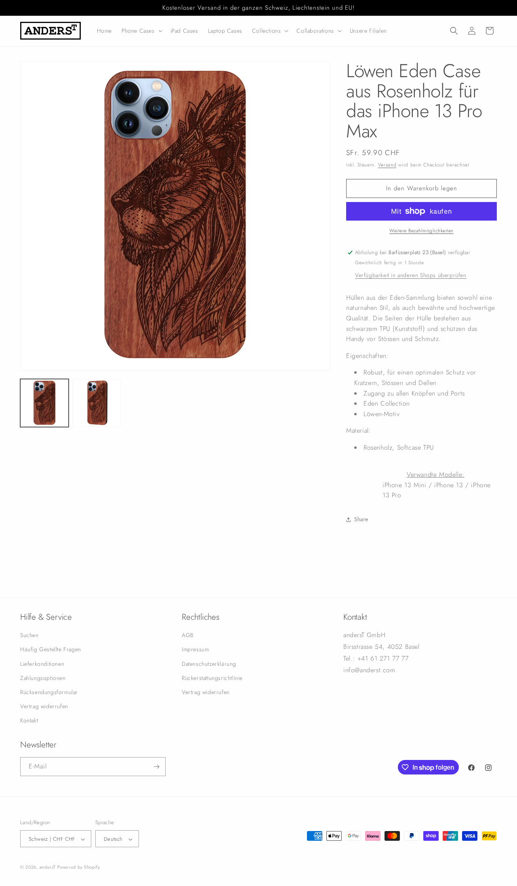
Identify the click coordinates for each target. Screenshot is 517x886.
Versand (387, 164)
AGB (187, 635)
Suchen (29, 635)
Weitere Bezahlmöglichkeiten (421, 230)
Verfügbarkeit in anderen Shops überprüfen (411, 275)
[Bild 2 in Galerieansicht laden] (97, 403)
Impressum (195, 650)
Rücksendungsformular (49, 692)
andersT (48, 867)
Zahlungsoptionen (43, 678)
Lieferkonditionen (42, 664)
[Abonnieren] (156, 766)
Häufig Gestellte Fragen (50, 650)
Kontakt (29, 721)
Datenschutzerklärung (209, 664)
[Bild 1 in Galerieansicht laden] (44, 403)
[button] (141, 30)
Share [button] (361, 519)
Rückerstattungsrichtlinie (212, 678)
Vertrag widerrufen (44, 706)
